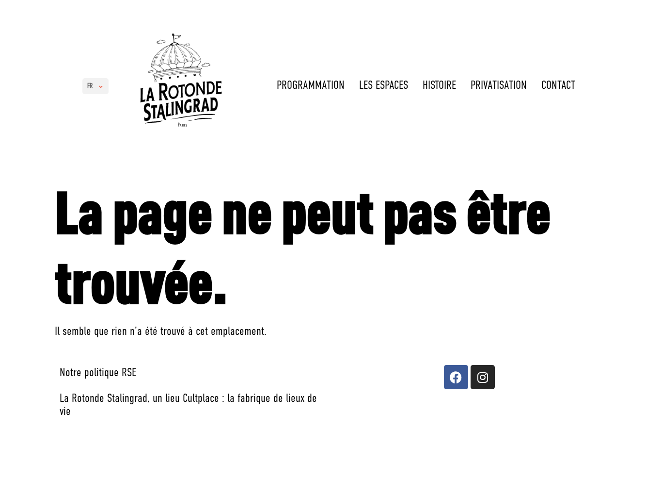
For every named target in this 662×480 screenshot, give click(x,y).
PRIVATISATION (499, 86)
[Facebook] (456, 377)
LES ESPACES (383, 86)
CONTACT (558, 86)
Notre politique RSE (98, 373)
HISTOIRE (439, 86)
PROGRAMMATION (311, 86)
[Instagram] (483, 377)
